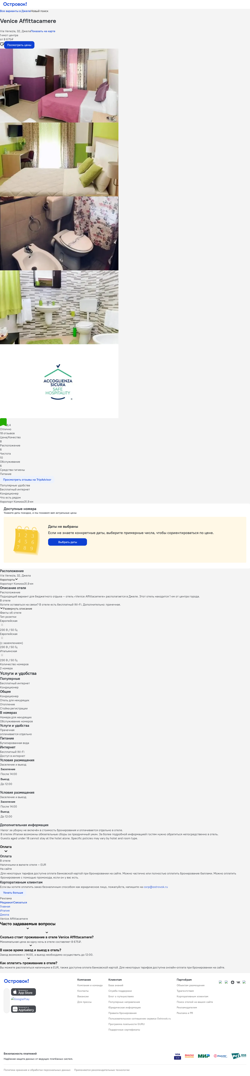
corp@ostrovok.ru (156, 887)
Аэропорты (7, 579)
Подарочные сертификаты (124, 1029)
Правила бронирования (122, 1013)
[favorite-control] (2, 45)
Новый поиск (39, 11)
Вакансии (83, 996)
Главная (5, 906)
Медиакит (6, 902)
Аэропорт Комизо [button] (12, 583)
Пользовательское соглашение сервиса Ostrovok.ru (139, 1018)
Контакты (83, 990)
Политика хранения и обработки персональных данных (37, 1070)
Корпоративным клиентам (192, 996)
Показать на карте (43, 31)
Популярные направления (124, 1002)
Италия (5, 910)
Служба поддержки (120, 990)
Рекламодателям (187, 1007)
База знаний (115, 985)
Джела (4, 914)
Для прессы (84, 1002)
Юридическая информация (124, 1007)
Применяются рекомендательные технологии (102, 1070)
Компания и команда (90, 985)
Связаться (20, 902)
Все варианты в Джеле (15, 11)
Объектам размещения (190, 985)
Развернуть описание (17, 608)
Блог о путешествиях (121, 996)
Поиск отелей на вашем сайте (195, 1002)
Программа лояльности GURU (126, 1024)
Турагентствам (185, 990)
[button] (125, 86)
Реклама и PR (185, 1013)
